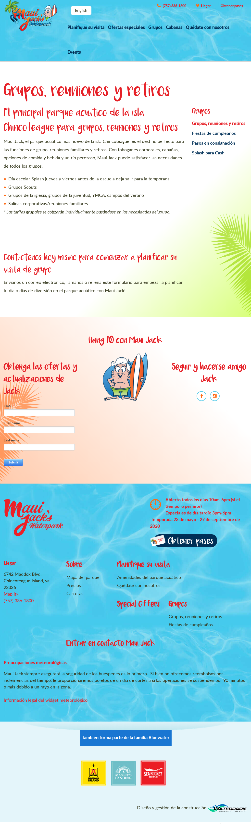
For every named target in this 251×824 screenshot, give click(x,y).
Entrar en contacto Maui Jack (110, 643)
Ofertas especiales (126, 27)
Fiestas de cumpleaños (214, 133)
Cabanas (174, 27)
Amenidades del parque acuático (149, 577)
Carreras (74, 594)
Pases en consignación (213, 143)
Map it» (11, 594)
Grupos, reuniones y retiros (218, 124)
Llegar (206, 6)
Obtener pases (232, 6)
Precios (73, 586)
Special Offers (138, 604)
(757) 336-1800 (174, 6)
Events (74, 52)
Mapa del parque (83, 577)
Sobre (74, 565)
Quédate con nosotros (207, 27)
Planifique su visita (85, 27)
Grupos (155, 27)
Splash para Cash (208, 153)
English (81, 10)
